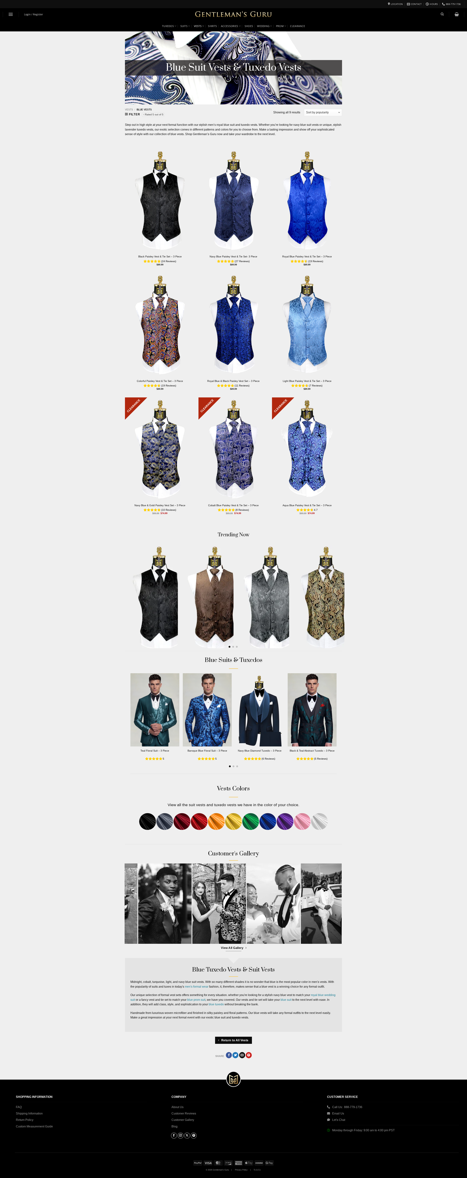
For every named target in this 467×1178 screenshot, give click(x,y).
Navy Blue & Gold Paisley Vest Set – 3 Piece (159, 505)
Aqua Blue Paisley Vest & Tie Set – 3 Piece (307, 505)
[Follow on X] (187, 1136)
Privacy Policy (241, 1170)
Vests (197, 26)
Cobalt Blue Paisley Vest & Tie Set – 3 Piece (233, 505)
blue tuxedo (216, 1004)
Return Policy (24, 1119)
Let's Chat (338, 1119)
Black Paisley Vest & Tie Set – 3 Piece (160, 256)
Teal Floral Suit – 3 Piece (154, 750)
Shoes (249, 26)
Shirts (212, 26)
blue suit (286, 999)
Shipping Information (29, 1113)
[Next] (335, 584)
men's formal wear (196, 986)
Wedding (263, 26)
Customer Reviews (183, 1113)
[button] (11, 14)
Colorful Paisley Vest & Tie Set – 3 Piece (160, 381)
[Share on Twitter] (235, 1055)
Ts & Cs (257, 1170)
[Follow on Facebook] (174, 1136)
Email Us (338, 1113)
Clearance (297, 26)
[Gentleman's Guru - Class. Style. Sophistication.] (233, 14)
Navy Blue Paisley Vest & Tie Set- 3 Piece (233, 256)
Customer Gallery (182, 1119)
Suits (184, 26)
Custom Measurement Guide (34, 1126)
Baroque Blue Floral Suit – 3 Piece (207, 750)
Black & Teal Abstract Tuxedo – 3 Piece (312, 750)
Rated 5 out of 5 (154, 114)
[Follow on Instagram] (180, 1136)
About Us (177, 1107)
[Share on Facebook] (229, 1055)
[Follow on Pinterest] (194, 1136)
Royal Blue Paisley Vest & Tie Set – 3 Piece (307, 256)
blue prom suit (196, 999)
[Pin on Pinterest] (249, 1055)
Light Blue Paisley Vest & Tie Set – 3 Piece (307, 381)
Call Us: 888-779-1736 (347, 1107)
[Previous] (126, 710)
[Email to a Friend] (242, 1055)
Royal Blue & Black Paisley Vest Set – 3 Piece (233, 381)
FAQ (19, 1107)
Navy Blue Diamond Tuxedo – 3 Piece (259, 750)
